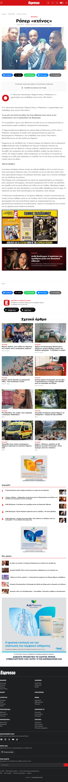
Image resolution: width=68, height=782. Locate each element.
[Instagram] (5, 739)
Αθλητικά (3, 712)
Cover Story (3, 689)
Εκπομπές (38, 712)
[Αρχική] (8, 673)
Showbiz (38, 680)
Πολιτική (2, 685)
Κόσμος (2, 687)
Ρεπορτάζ (3, 683)
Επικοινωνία (39, 724)
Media (37, 687)
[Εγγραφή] (66, 764)
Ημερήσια (38, 700)
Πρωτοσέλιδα (5, 709)
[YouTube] (13, 739)
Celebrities (38, 683)
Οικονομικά (3, 714)
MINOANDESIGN (37, 777)
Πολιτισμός (39, 692)
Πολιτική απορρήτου (41, 728)
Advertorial (3, 722)
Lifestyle (3, 697)
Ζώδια (37, 697)
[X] (9, 739)
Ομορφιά (3, 700)
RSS (1, 726)
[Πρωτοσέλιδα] (48, 2)
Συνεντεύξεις (39, 714)
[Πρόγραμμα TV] (52, 2)
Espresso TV (39, 709)
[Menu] (1, 2)
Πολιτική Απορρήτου (19, 773)
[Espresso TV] (57, 2)
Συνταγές (3, 704)
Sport (2, 692)
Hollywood (38, 685)
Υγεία (1, 702)
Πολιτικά (2, 716)
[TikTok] (17, 739)
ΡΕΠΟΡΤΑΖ (34, 16)
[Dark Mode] (62, 3)
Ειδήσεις (3, 680)
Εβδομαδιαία (39, 702)
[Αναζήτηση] (66, 2)
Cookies (29, 773)
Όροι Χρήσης (39, 726)
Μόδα (2, 706)
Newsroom (34, 25)
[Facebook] (1, 739)
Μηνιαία (37, 704)
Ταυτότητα (38, 722)
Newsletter (3, 724)
